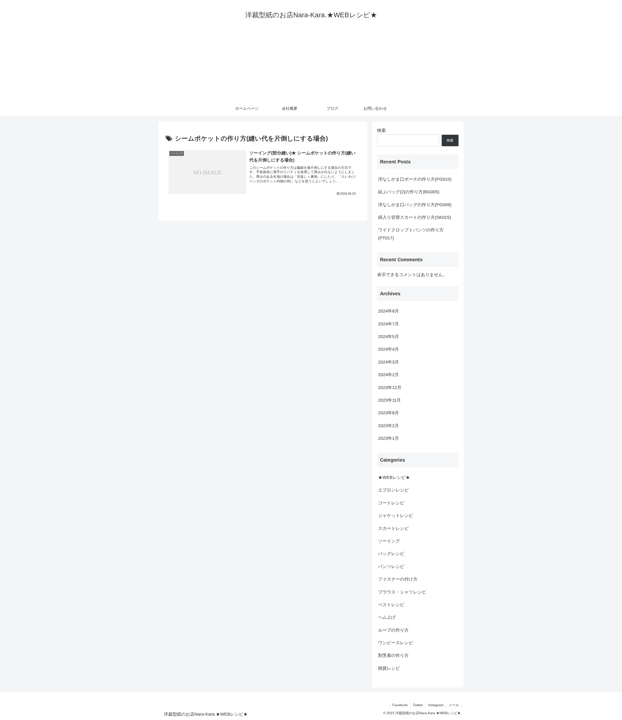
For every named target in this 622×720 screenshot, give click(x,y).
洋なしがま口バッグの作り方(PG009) (414, 204)
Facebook (400, 705)
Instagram (436, 705)
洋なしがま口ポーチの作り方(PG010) (414, 179)
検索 (381, 130)
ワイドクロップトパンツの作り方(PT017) (411, 234)
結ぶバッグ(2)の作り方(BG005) (408, 191)
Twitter (418, 705)
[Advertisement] (311, 65)
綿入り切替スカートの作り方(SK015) (414, 217)
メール (454, 705)
